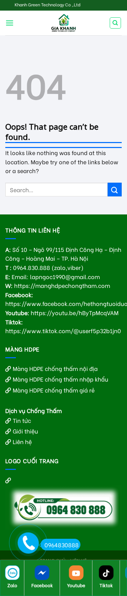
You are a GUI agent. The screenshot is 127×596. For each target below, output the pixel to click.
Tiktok (106, 585)
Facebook (42, 585)
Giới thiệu (25, 431)
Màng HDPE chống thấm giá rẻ (54, 390)
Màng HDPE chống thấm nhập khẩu (60, 379)
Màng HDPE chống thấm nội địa (55, 368)
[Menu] (9, 22)
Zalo (12, 585)
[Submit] (115, 189)
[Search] (115, 23)
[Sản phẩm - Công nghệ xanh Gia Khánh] (63, 23)
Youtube (76, 585)
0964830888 (61, 545)
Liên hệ (22, 441)
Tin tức (22, 420)
